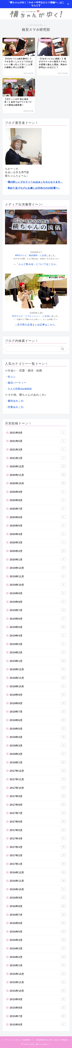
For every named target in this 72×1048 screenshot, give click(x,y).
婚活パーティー (17, 382)
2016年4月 (37, 940)
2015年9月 (37, 999)
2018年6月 (37, 720)
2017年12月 (37, 770)
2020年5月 (37, 525)
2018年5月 (37, 728)
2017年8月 (37, 804)
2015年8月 (37, 1007)
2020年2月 (37, 551)
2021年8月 (37, 432)
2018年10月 (37, 686)
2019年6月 (37, 618)
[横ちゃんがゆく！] (36, 16)
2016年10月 (37, 889)
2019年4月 (37, 635)
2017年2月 (37, 855)
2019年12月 (37, 567)
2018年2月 (37, 753)
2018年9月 (37, 694)
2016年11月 (37, 880)
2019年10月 (37, 584)
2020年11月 (37, 475)
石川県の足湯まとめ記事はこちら (36, 324)
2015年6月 (37, 1024)
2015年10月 (37, 990)
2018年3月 (37, 745)
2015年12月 (37, 973)
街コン (12, 376)
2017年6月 (37, 821)
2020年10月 (37, 483)
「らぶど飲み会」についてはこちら (36, 264)
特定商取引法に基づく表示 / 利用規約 (52, 1040)
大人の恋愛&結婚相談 (20, 388)
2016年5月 (37, 931)
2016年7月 (37, 914)
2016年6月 (37, 923)
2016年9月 (37, 897)
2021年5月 (37, 441)
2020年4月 (37, 534)
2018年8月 (37, 703)
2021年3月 (37, 449)
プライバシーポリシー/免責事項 (17, 1040)
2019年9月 (37, 593)
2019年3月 (37, 644)
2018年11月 (37, 677)
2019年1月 (37, 661)
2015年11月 (37, 982)
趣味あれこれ (16, 400)
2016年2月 (37, 957)
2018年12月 (37, 669)
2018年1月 (37, 762)
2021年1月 (37, 458)
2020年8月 (37, 500)
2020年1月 (37, 559)
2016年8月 (37, 906)
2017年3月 (37, 847)
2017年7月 (37, 813)
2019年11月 (37, 576)
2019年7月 (37, 610)
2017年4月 (37, 838)
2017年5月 (37, 830)
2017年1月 (37, 863)
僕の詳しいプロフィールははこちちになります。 (35, 182)
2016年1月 (37, 965)
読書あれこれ (16, 406)
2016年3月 (37, 948)
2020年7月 (37, 508)
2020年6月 (37, 517)
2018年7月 (37, 711)
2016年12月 (37, 872)
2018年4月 (37, 737)
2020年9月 (37, 491)
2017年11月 (37, 779)
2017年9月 (37, 796)
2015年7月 (37, 1016)
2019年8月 (37, 601)
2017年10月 (37, 787)
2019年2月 (37, 652)
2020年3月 (37, 542)
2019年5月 (37, 627)
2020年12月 (37, 466)
